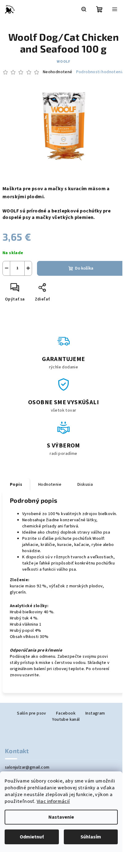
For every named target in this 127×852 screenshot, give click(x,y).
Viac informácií (53, 801)
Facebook (66, 713)
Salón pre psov (31, 713)
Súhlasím (90, 836)
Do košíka (84, 268)
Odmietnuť (32, 836)
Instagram (95, 713)
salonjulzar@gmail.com (27, 767)
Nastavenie (61, 817)
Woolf (63, 61)
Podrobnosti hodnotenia (100, 72)
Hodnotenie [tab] (49, 484)
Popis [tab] (16, 484)
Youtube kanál (66, 719)
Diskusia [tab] (85, 484)
